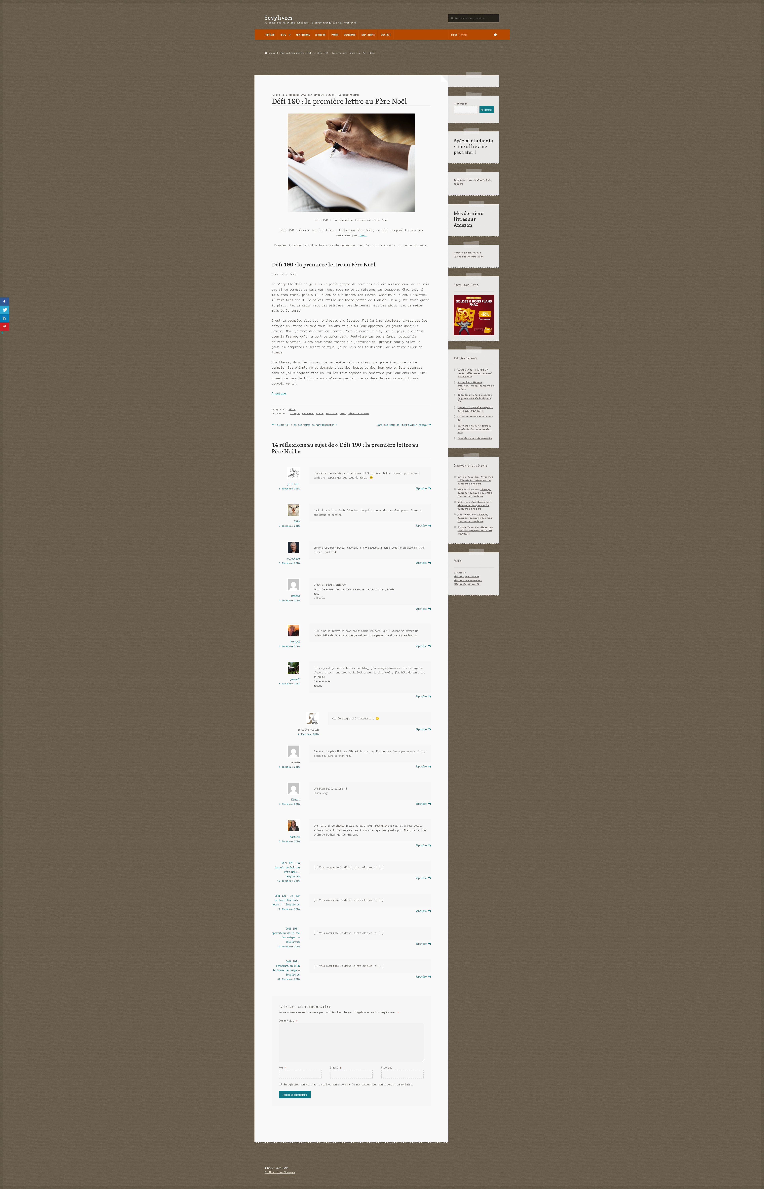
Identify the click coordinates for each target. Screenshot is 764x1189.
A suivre (279, 393)
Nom (282, 1067)
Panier (334, 35)
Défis (310, 53)
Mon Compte (368, 35)
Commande (350, 35)
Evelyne (295, 642)
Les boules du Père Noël (468, 257)
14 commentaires (349, 95)
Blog (283, 35)
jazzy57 (295, 679)
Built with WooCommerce (280, 1172)
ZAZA (297, 521)
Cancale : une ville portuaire (475, 438)
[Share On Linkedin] (4, 318)
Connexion (460, 573)
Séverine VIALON (358, 413)
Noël (343, 413)
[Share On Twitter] (4, 310)
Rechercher (460, 104)
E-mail (335, 1067)
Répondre (421, 488)
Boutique (320, 35)
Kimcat (295, 799)
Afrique (295, 413)
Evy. (363, 235)
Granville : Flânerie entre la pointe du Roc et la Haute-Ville (474, 429)
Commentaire (288, 1020)
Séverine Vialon (324, 95)
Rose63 (295, 596)
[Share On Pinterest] (4, 326)
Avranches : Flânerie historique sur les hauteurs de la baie (476, 386)
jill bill (293, 484)
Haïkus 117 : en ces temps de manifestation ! (306, 425)
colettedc (293, 558)
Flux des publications (466, 576)
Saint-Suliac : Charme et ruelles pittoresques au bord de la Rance (475, 373)
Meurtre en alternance (467, 253)
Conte (319, 413)
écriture (331, 413)
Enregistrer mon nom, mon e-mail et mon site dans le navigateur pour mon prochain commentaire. (348, 1084)
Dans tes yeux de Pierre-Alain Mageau (402, 425)
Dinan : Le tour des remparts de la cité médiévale (475, 409)
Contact (386, 35)
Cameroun (308, 413)
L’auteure (270, 35)
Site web (386, 1067)
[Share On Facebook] (4, 301)
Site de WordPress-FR (466, 584)
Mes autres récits (293, 53)
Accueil (273, 53)
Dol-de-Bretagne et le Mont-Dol (475, 418)
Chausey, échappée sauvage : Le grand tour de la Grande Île (475, 398)
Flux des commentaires (468, 580)
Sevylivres (278, 17)
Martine (295, 837)
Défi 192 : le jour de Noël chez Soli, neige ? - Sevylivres (286, 900)
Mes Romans (303, 35)
